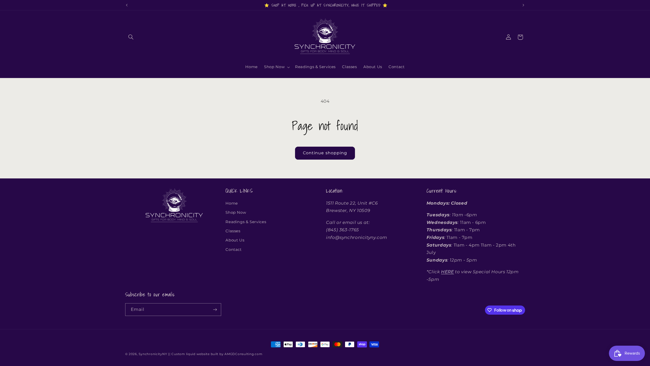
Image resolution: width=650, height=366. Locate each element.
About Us (234, 240)
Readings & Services (245, 222)
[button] (131, 37)
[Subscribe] (215, 309)
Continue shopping (325, 152)
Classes (232, 231)
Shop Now (235, 212)
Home (231, 203)
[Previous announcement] (126, 5)
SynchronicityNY (153, 354)
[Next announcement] (523, 5)
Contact (233, 249)
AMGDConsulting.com (243, 354)
